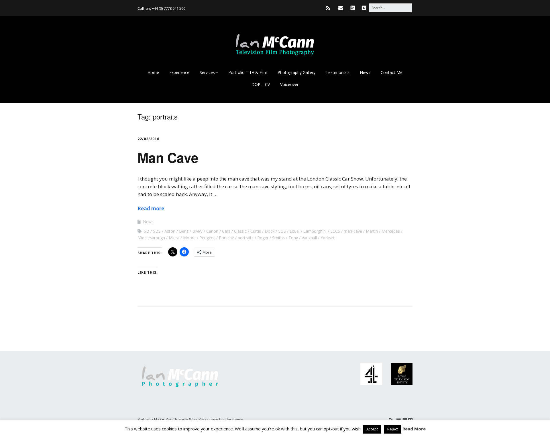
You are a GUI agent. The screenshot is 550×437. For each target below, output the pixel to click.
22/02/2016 (148, 138)
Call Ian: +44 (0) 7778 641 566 (161, 8)
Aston (169, 231)
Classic (240, 231)
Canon (212, 231)
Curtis (255, 231)
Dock (269, 231)
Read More (414, 429)
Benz (183, 231)
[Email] (341, 8)
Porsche (226, 237)
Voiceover (289, 84)
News (365, 72)
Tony (293, 237)
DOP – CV (261, 84)
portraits (246, 237)
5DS (157, 231)
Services (207, 72)
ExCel (295, 231)
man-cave (353, 231)
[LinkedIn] (353, 8)
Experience (179, 72)
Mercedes (391, 231)
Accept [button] (372, 429)
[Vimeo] (364, 8)
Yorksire (328, 237)
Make (159, 419)
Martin (372, 231)
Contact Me (391, 72)
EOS (282, 231)
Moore (189, 237)
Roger (262, 237)
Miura (174, 237)
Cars (226, 231)
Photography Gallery (296, 72)
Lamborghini (315, 231)
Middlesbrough (151, 237)
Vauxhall (309, 237)
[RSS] (329, 8)
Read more (151, 208)
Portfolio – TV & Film (247, 72)
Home (153, 72)
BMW (197, 231)
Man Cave (168, 157)
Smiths (278, 237)
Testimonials (337, 72)
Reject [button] (392, 429)
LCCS (335, 231)
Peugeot (207, 237)
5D (146, 231)
